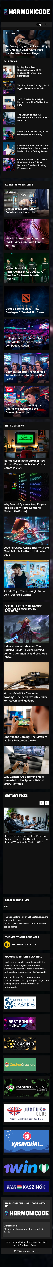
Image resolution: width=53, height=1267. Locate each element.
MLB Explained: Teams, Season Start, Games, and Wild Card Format (25, 242)
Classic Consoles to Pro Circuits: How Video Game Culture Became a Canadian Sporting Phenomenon (9, 164)
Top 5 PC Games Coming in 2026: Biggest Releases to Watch (9, 87)
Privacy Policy (18, 1242)
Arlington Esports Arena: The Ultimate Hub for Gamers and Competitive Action (24, 342)
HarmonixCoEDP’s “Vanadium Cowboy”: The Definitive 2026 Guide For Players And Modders (26, 676)
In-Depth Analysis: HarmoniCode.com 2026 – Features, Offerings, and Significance (9, 72)
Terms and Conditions (37, 1242)
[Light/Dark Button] (38, 24)
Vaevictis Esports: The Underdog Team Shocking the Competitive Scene (25, 375)
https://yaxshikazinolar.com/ (21, 923)
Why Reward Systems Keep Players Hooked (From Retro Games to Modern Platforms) (26, 487)
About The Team (21, 1245)
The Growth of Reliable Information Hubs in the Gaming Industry (9, 118)
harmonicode (39, 972)
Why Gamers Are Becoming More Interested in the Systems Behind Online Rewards (26, 760)
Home (7, 1242)
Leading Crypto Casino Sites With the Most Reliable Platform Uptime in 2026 (26, 531)
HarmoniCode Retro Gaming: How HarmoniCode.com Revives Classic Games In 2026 (26, 444)
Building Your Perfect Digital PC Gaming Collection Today (9, 133)
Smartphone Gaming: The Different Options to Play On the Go (26, 720)
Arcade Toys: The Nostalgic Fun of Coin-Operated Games (26, 574)
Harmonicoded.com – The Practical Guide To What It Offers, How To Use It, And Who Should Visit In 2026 (26, 839)
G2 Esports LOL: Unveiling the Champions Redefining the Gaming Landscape (24, 409)
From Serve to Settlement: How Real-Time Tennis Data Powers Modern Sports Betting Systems (9, 148)
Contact (34, 1245)
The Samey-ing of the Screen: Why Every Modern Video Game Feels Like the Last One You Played (26, 50)
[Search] (46, 24)
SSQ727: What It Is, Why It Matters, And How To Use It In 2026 (9, 102)
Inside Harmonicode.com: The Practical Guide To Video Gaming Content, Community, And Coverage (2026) (26, 629)
